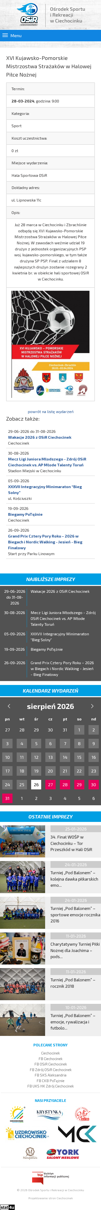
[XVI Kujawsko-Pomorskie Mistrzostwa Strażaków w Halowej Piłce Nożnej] (50, 343)
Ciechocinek (50, 1053)
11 (22, 757)
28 (65, 784)
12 (36, 757)
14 (65, 757)
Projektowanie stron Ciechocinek (50, 1198)
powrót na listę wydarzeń (51, 411)
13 (50, 757)
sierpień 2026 (50, 706)
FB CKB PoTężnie (50, 1080)
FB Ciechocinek (50, 1058)
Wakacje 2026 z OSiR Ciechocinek (39, 437)
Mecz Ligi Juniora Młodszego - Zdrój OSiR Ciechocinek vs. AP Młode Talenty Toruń (63, 618)
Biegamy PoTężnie (25, 514)
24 (7, 784)
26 (36, 784)
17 (7, 770)
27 (50, 784)
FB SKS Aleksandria (50, 1075)
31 (7, 798)
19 (36, 770)
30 (93, 784)
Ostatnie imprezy (50, 816)
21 (65, 770)
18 (22, 770)
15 (79, 757)
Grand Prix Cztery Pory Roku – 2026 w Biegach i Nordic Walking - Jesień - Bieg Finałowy (45, 542)
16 (93, 757)
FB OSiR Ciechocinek (50, 1064)
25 (21, 784)
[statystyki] (7, 1206)
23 (93, 770)
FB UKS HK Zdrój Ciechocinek (50, 1086)
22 (79, 770)
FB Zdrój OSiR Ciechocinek (51, 1069)
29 (79, 784)
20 (50, 770)
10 (7, 757)
